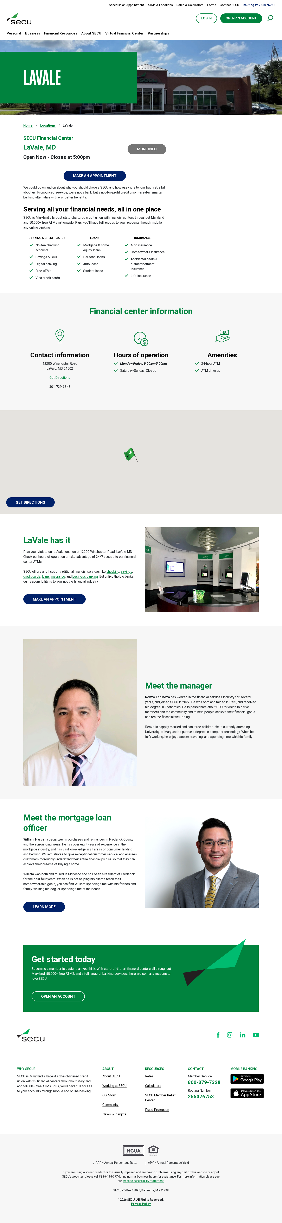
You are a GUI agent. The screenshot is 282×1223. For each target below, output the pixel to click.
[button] (14, 33)
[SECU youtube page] (256, 1035)
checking (113, 572)
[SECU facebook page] (218, 1035)
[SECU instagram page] (229, 1035)
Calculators (153, 1086)
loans (46, 576)
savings (126, 572)
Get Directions (60, 378)
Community (110, 1105)
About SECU (111, 1076)
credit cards (31, 576)
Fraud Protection (157, 1110)
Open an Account (58, 996)
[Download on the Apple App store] (247, 1093)
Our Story (109, 1095)
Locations (48, 125)
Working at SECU (114, 1086)
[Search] (270, 18)
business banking (85, 576)
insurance (58, 576)
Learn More (44, 907)
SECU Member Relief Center (160, 1097)
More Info (147, 149)
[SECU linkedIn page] (242, 1035)
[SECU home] (20, 18)
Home (28, 125)
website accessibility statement (143, 1181)
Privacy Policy (141, 1203)
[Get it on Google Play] (247, 1079)
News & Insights (114, 1114)
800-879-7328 (204, 1082)
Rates (149, 1076)
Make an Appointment (94, 175)
